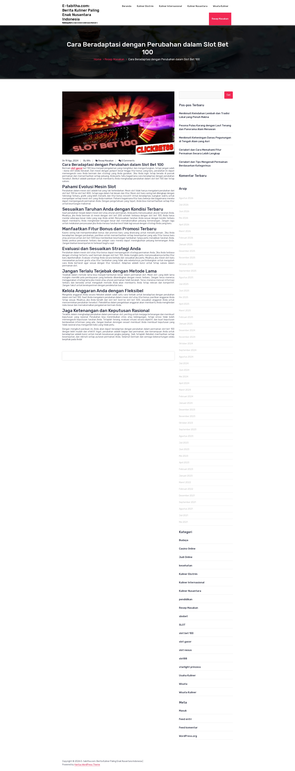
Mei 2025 (183, 297)
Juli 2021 (183, 515)
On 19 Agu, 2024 (70, 160)
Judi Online (185, 557)
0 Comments (128, 160)
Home (97, 59)
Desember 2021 (187, 495)
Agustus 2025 (186, 277)
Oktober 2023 (186, 423)
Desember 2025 (187, 251)
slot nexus (185, 650)
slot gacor (77, 168)
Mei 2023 (183, 456)
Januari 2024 (186, 403)
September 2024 (187, 350)
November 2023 (187, 416)
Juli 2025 (184, 284)
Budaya (183, 540)
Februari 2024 (186, 396)
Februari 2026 (186, 238)
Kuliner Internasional (170, 6)
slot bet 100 (186, 633)
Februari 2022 (186, 489)
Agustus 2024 (186, 357)
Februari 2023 (186, 469)
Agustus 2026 (186, 198)
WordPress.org (188, 736)
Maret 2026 (185, 231)
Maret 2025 (185, 310)
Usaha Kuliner (187, 675)
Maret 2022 (185, 482)
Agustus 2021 (186, 509)
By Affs (86, 160)
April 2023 (184, 462)
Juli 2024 (184, 363)
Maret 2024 (185, 390)
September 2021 (187, 502)
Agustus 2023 (186, 436)
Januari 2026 (186, 244)
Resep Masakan (220, 19)
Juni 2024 (184, 370)
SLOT (182, 624)
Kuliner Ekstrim (145, 6)
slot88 (183, 658)
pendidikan (185, 599)
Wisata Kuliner (220, 6)
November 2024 (187, 337)
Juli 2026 (184, 205)
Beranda (126, 6)
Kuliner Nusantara (197, 6)
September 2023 (187, 429)
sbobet (183, 616)
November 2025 (187, 257)
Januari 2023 (186, 475)
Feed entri (185, 719)
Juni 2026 (184, 211)
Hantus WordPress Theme (87, 764)
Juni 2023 (184, 449)
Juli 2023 (184, 442)
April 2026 (184, 224)
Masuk (183, 710)
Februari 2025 (186, 317)
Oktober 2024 (186, 343)
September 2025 (187, 271)
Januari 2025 (186, 323)
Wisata (183, 683)
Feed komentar (188, 727)
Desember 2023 (187, 409)
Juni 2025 (184, 290)
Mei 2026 (183, 218)
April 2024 (184, 383)
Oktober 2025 (186, 264)
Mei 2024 (183, 376)
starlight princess (190, 667)
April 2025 (184, 304)
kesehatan (185, 565)
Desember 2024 (187, 330)
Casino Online (187, 548)
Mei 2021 (183, 522)
